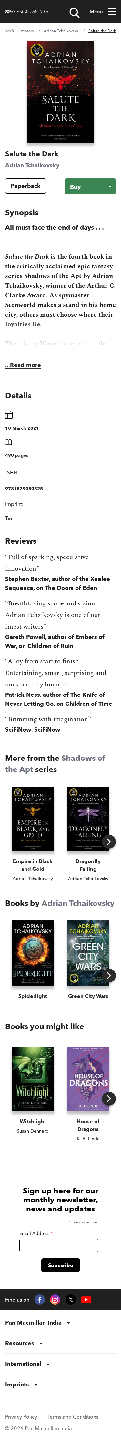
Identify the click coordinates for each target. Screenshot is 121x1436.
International (23, 1363)
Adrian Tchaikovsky (61, 30)
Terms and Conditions (72, 1416)
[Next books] (109, 842)
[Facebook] (40, 1299)
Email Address (36, 1233)
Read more (25, 365)
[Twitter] (71, 1299)
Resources (19, 1343)
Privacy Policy (21, 1416)
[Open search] (74, 13)
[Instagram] (55, 1299)
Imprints (17, 1384)
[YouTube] (86, 1299)
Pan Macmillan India (33, 1322)
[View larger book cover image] (60, 92)
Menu (96, 11)
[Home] (26, 11)
